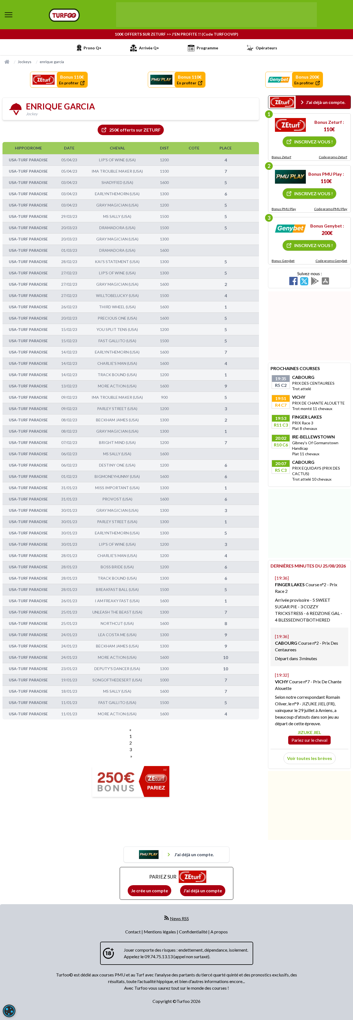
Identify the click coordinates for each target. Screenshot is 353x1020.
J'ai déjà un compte (202, 890)
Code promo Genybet (331, 261)
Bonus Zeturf (281, 157)
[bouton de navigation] (8, 14)
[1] (290, 125)
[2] (290, 177)
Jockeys (24, 61)
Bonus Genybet (283, 261)
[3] (290, 228)
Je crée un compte (149, 890)
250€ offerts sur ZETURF (135, 129)
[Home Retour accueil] (64, 15)
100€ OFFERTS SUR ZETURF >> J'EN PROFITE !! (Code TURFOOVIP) (176, 34)
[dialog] (9, 1011)
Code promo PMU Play (330, 209)
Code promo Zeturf (333, 157)
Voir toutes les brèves (309, 758)
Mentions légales (160, 931)
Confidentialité (193, 931)
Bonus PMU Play (284, 209)
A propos (219, 931)
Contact (133, 931)
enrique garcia (52, 61)
